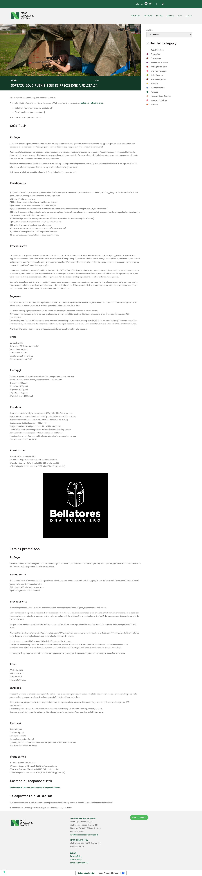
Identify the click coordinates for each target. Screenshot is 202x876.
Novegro (154, 92)
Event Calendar (139, 817)
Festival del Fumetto (159, 62)
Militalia (13, 80)
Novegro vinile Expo (159, 100)
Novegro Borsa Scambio (161, 96)
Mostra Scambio (158, 88)
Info (179, 16)
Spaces (170, 16)
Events (159, 16)
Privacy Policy (76, 856)
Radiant (154, 104)
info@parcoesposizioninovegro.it (84, 835)
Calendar (148, 16)
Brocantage (156, 58)
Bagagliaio (155, 54)
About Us (135, 16)
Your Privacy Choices (108, 873)
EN (163, 4)
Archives (149, 30)
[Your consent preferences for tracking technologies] (4, 872)
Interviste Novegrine (159, 71)
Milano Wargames (158, 79)
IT (156, 4)
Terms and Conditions (79, 863)
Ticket (188, 16)
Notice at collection (86, 873)
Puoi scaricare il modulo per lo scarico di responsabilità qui (35, 787)
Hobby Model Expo (159, 67)
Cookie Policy (75, 859)
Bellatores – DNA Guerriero (92, 103)
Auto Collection (157, 50)
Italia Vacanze (157, 75)
